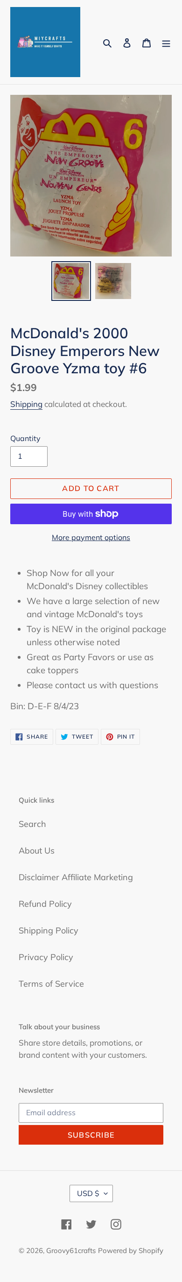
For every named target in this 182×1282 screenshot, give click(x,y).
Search (32, 824)
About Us (37, 850)
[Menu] (166, 42)
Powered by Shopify (130, 1250)
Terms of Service (51, 983)
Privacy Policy (46, 957)
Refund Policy (45, 903)
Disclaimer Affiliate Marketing (76, 877)
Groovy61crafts (71, 1250)
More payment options (91, 537)
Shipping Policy (48, 930)
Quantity (25, 438)
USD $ (88, 1193)
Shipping (26, 404)
